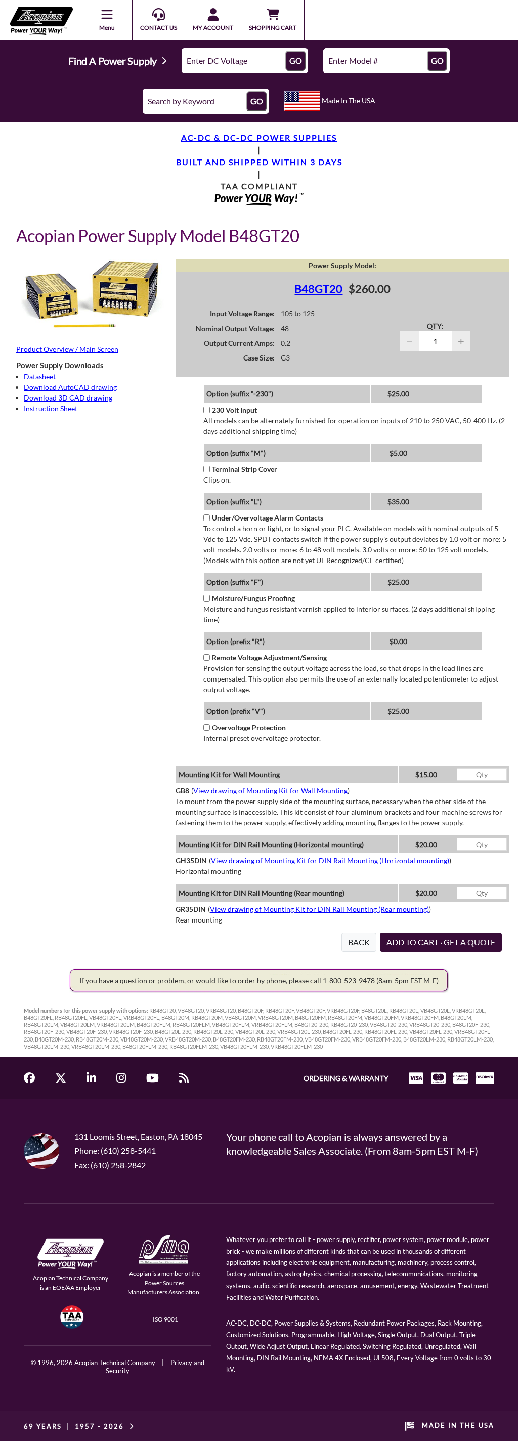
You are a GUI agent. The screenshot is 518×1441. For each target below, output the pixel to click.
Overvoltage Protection (249, 727)
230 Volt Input (234, 410)
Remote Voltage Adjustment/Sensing (269, 657)
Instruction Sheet (50, 408)
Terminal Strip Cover (244, 469)
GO (295, 60)
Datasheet (40, 376)
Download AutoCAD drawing (70, 387)
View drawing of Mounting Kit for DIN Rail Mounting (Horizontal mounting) (330, 860)
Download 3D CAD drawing (68, 397)
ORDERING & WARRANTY (346, 1078)
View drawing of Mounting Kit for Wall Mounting (270, 790)
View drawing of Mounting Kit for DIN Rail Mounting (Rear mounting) (319, 909)
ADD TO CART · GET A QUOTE (440, 942)
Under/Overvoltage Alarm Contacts (267, 517)
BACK (359, 942)
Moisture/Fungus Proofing (253, 598)
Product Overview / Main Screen (67, 349)
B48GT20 (318, 288)
